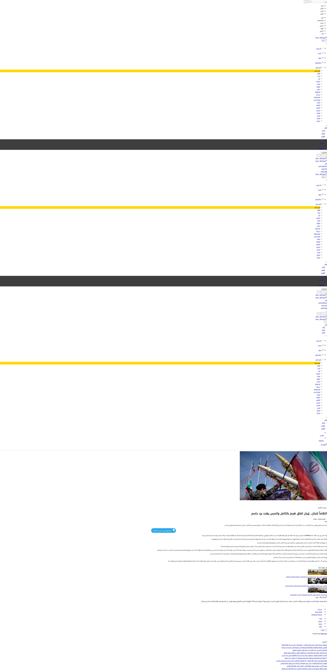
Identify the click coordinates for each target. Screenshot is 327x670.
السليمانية (317, 97)
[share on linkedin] (322, 503)
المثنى (318, 108)
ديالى (318, 89)
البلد (320, 618)
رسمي (320, 621)
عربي (322, 630)
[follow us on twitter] (324, 605)
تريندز (319, 53)
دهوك (318, 86)
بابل (319, 79)
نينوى (318, 115)
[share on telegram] (317, 503)
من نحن (320, 609)
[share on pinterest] (315, 503)
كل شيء (318, 48)
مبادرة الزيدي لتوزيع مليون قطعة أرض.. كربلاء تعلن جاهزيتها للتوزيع (307, 666)
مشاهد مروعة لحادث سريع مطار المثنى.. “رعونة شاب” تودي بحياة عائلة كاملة (304, 645)
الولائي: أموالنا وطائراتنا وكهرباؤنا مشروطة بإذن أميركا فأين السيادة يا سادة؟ (304, 647)
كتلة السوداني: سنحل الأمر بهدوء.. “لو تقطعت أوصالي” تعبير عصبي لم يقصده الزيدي (301, 660)
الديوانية (317, 92)
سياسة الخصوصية (317, 614)
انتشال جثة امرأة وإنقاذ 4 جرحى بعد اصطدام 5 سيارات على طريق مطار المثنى (304, 663)
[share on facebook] (326, 503)
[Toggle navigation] (326, 43)
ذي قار (318, 94)
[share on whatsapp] (319, 503)
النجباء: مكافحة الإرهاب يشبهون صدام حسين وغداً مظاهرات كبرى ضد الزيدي (304, 655)
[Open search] (318, 155)
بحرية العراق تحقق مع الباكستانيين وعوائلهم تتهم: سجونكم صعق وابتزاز (305, 653)
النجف (318, 113)
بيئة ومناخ (318, 63)
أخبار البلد (318, 67)
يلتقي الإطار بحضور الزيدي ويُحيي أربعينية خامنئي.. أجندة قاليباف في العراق (304, 668)
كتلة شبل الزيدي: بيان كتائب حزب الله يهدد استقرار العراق (310, 650)
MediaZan (324, 633)
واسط (318, 118)
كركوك (318, 105)
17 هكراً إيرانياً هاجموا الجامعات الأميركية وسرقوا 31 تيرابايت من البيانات (305, 658)
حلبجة (318, 121)
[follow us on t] (320, 605)
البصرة (318, 81)
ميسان (318, 110)
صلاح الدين (317, 100)
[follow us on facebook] (326, 605)
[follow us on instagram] (322, 605)
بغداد (318, 84)
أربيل (318, 76)
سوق (319, 58)
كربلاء (318, 102)
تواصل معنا (318, 612)
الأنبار (318, 73)
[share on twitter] (324, 503)
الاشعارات (324, 152)
